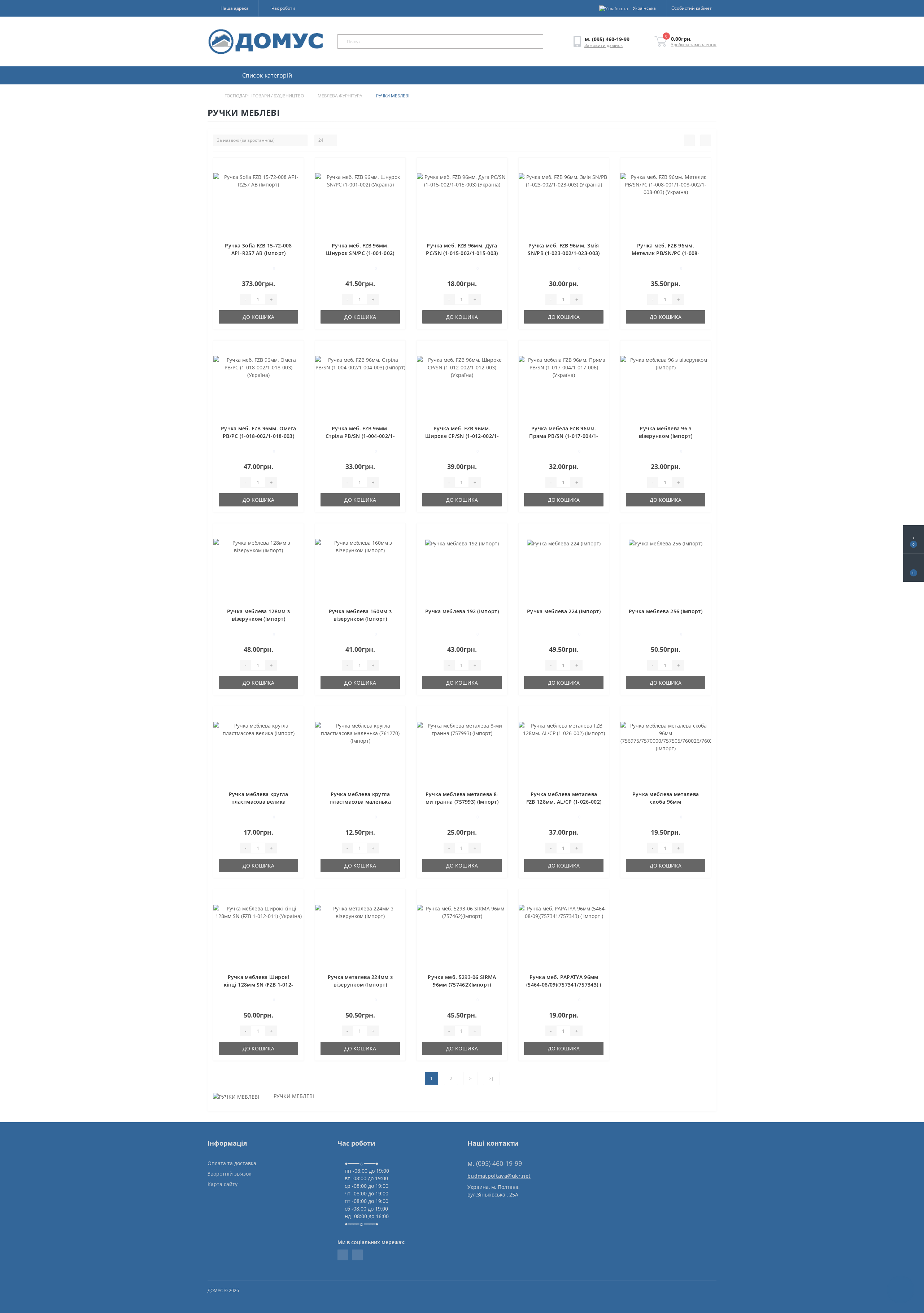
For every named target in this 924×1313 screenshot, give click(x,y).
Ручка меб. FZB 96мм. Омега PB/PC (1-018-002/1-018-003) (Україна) (258, 436)
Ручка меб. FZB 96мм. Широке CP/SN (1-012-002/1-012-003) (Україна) (462, 436)
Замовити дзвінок (603, 45)
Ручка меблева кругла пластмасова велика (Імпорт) (258, 802)
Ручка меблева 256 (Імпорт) (665, 611)
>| (491, 1078)
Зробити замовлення (693, 44)
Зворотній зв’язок (229, 1173)
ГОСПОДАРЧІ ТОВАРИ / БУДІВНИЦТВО (264, 96)
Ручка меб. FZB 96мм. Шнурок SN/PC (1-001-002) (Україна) (360, 253)
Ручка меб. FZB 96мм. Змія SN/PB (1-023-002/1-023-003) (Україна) (564, 253)
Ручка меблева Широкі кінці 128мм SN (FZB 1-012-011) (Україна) (258, 985)
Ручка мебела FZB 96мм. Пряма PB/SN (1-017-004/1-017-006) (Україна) (563, 436)
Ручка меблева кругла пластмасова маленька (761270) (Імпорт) (360, 802)
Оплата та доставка (232, 1163)
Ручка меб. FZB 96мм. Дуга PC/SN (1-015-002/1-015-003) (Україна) (462, 253)
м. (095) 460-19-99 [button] (495, 1163)
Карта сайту (222, 1184)
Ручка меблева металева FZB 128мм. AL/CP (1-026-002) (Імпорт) (563, 802)
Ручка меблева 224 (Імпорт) (564, 611)
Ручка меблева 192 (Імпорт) (462, 611)
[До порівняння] (295, 177)
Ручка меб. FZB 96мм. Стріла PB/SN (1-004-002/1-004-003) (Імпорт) (360, 436)
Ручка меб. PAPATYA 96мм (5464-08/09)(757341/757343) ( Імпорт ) (563, 985)
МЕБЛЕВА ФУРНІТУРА (340, 96)
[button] (233, 8)
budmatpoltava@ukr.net (499, 1175)
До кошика (258, 316)
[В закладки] (296, 166)
